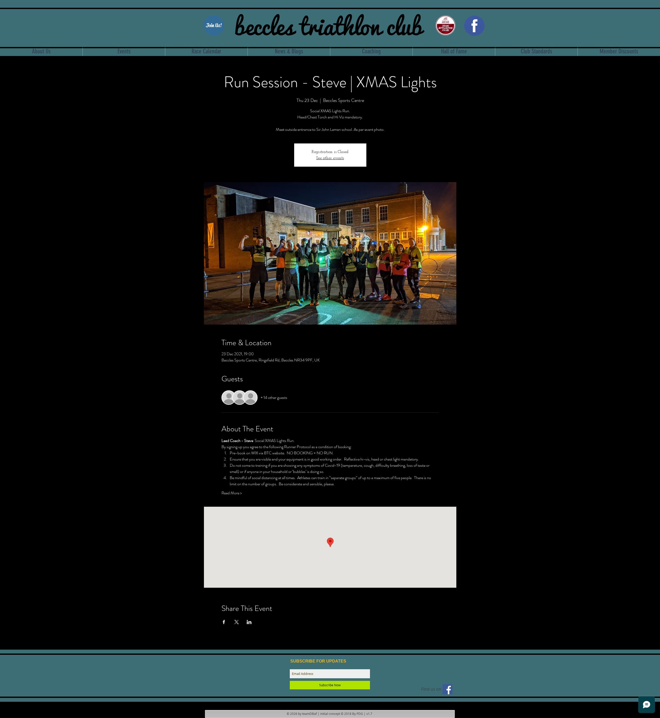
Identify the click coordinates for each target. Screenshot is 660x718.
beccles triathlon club (328, 24)
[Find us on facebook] (447, 689)
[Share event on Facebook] (223, 622)
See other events (330, 158)
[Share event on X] (236, 622)
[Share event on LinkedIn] (249, 622)
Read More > (231, 493)
